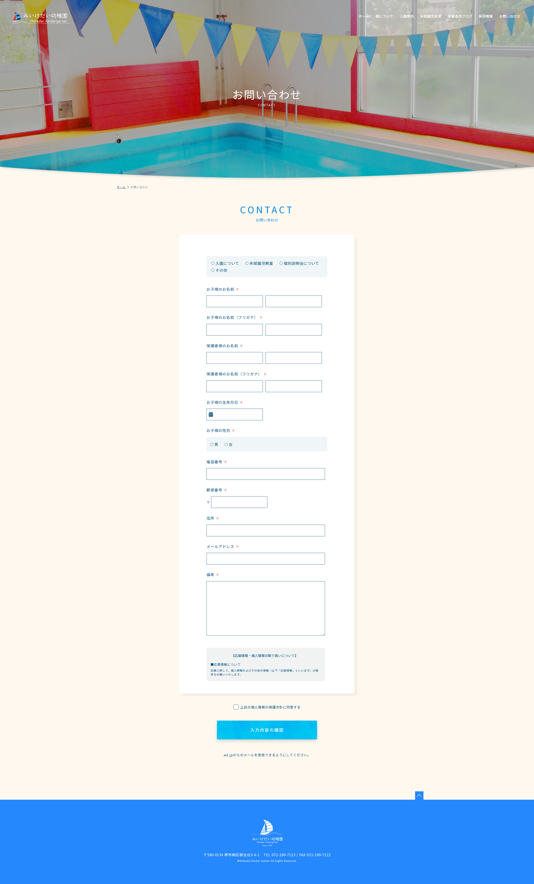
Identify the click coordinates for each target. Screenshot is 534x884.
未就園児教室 (430, 16)
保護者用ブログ (460, 16)
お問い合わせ (509, 16)
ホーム (364, 16)
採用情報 (486, 16)
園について (384, 16)
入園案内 (407, 16)
